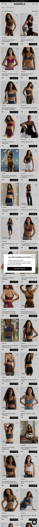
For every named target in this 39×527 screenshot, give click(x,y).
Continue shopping (19, 269)
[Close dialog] (32, 256)
